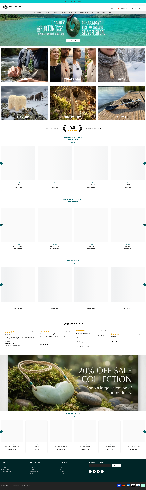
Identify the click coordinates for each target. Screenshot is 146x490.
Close (144, 1)
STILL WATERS (91, 184)
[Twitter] (102, 471)
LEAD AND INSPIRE (109, 446)
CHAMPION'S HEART (133, 446)
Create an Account (140, 8)
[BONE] (121, 65)
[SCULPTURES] (73, 103)
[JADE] (24, 65)
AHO (54, 184)
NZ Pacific (18, 182)
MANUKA (36, 446)
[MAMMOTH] (24, 103)
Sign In (133, 8)
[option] (73, 30)
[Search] (139, 5)
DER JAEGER (91, 246)
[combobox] (138, 5)
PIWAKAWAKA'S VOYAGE (12, 446)
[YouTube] (98, 471)
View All (73, 142)
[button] (1, 30)
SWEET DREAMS (91, 306)
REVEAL (73, 40)
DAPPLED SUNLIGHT (61, 446)
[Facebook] (90, 471)
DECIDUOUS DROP (85, 446)
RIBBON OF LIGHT (128, 306)
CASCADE (127, 184)
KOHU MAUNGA (54, 246)
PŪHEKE (127, 246)
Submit (116, 465)
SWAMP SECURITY (18, 246)
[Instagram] (94, 471)
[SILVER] (121, 103)
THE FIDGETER (18, 306)
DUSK (18, 184)
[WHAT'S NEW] (73, 65)
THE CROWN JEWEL (54, 306)
